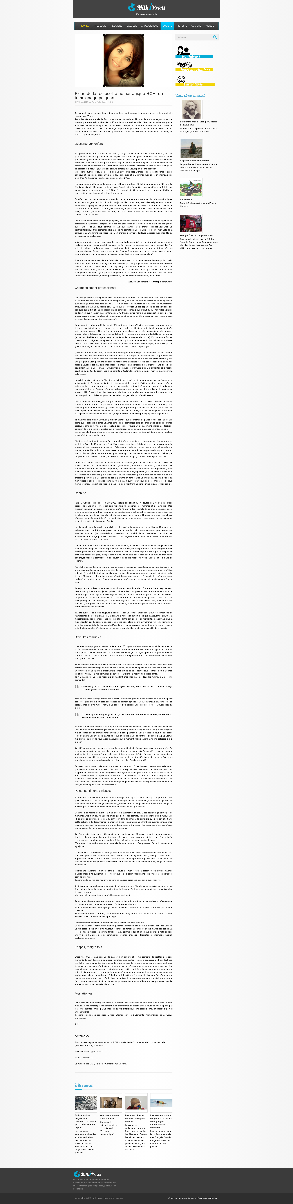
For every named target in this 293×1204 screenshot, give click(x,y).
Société (167, 26)
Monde (210, 26)
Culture (196, 26)
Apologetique (149, 26)
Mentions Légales (187, 1198)
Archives (172, 1198)
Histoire (182, 26)
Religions (116, 26)
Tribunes (83, 26)
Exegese (132, 26)
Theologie (100, 26)
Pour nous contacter (207, 1198)
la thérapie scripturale (161, 281)
